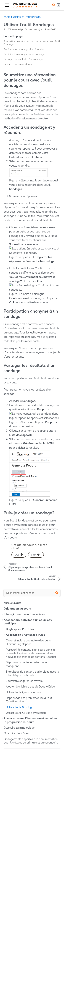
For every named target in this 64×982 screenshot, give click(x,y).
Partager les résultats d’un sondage (23, 59)
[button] (53, 5)
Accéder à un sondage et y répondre (24, 49)
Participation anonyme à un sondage (24, 54)
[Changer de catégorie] (2, 603)
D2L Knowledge (15, 29)
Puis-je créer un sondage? (18, 64)
